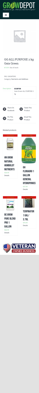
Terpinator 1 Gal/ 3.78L (28, 215)
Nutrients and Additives (19, 79)
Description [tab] (7, 88)
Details (6, 175)
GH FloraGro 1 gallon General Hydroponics (29, 175)
